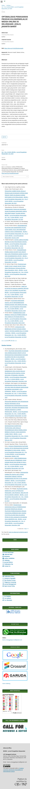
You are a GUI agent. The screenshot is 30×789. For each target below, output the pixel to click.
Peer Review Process (10, 580)
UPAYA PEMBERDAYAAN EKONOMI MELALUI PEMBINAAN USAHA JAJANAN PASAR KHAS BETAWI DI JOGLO (16, 460)
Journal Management (10, 584)
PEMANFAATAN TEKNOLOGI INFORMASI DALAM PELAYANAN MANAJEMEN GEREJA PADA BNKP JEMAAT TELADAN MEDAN (16, 211)
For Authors (7, 598)
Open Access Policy (9, 586)
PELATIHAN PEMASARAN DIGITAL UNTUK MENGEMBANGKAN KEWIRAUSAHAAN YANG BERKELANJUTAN (16, 302)
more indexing (6, 683)
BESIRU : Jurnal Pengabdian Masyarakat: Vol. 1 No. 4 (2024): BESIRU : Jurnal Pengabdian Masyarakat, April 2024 (15, 466)
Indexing (6, 560)
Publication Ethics (9, 576)
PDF (5, 137)
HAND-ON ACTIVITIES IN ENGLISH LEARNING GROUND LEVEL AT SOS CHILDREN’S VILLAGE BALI (16, 288)
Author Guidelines (9, 558)
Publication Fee (8, 564)
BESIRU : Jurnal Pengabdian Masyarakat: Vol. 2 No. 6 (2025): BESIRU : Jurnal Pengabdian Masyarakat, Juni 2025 (16, 482)
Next (25, 528)
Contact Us (7, 566)
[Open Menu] (1, 1)
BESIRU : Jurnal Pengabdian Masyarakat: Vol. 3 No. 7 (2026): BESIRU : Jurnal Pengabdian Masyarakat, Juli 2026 (16, 413)
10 (13, 340)
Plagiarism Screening (10, 582)
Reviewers (7, 556)
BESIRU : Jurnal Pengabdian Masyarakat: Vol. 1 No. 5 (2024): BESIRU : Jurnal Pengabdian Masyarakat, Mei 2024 (15, 246)
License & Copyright (9, 578)
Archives (8, 5)
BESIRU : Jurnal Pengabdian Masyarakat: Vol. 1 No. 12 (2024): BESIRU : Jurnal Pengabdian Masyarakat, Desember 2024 (16, 379)
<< (2, 340)
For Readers (7, 596)
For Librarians (8, 600)
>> (16, 340)
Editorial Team (8, 554)
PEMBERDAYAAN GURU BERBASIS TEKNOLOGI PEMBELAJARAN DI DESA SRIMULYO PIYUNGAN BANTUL (16, 314)
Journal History (8, 562)
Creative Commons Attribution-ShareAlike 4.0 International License (13, 769)
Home (3, 5)
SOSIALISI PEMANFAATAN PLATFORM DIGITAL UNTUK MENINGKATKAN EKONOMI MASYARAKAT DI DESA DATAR (16, 448)
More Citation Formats (8, 176)
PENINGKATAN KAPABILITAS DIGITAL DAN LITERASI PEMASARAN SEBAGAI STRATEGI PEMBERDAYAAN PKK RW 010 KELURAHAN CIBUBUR (16, 476)
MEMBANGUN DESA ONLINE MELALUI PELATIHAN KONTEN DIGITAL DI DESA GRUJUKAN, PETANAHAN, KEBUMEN (15, 373)
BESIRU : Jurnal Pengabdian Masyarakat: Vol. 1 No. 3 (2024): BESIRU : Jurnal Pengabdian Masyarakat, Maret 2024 (15, 321)
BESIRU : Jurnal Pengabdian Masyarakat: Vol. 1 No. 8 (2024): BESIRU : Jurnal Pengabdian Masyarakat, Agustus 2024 (15, 308)
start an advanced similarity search (18, 532)
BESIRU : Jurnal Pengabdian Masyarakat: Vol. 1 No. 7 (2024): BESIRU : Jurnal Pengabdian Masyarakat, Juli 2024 (15, 217)
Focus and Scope (8, 552)
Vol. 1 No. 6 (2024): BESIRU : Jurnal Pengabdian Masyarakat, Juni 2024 (13, 7)
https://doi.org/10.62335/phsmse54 (13, 48)
